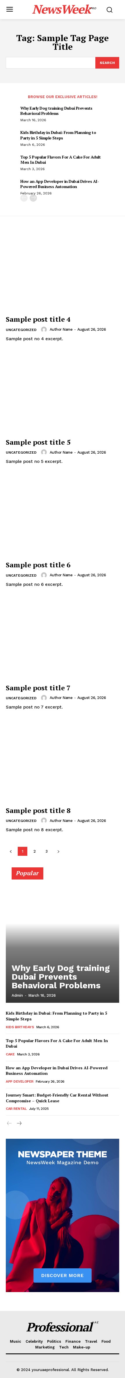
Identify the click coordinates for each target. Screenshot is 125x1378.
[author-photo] (45, 329)
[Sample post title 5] (62, 393)
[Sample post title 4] (62, 270)
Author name (61, 329)
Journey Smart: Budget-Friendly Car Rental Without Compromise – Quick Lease (57, 1097)
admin (17, 995)
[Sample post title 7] (62, 638)
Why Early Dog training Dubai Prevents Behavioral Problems (56, 110)
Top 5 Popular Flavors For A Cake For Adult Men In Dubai (60, 159)
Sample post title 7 (38, 687)
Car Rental (16, 1109)
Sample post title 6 (38, 564)
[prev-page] (24, 198)
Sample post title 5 (38, 442)
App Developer (19, 1081)
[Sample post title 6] (62, 515)
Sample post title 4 (38, 319)
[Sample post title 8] (62, 761)
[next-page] (33, 198)
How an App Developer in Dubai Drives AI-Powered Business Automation (59, 184)
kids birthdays (20, 1027)
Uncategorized (21, 330)
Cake (10, 1054)
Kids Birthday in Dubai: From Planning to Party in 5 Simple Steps (58, 135)
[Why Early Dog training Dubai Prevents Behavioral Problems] (62, 938)
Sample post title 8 (38, 810)
